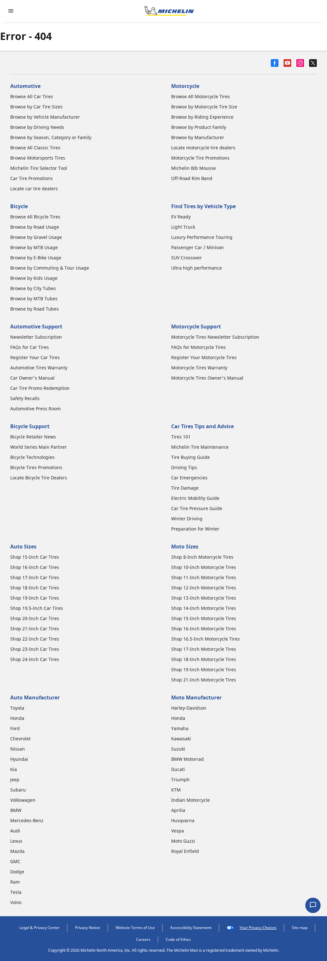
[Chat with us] (313, 905)
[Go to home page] (169, 11)
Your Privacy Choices (258, 927)
